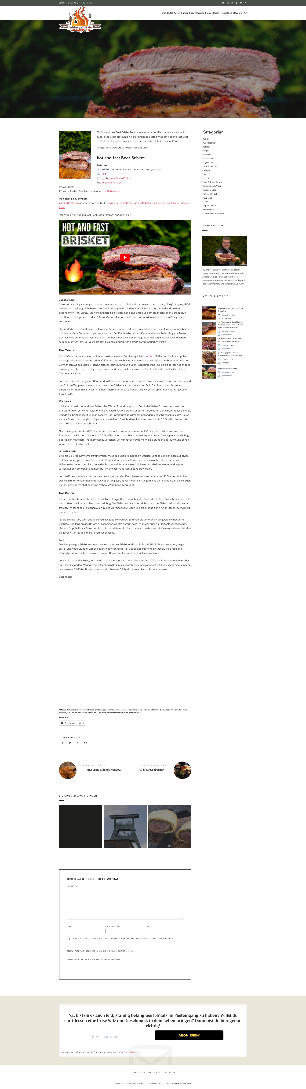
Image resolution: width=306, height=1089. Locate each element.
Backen (205, 139)
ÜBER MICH (74, 2)
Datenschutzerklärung (127, 1052)
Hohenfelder (114, 191)
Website (148, 926)
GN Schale (147, 203)
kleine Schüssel (163, 203)
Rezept (128, 75)
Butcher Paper (131, 203)
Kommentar (74, 886)
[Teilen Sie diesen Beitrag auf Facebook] (62, 743)
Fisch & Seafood (210, 166)
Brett (62, 207)
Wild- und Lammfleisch (213, 213)
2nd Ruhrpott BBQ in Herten (125, 822)
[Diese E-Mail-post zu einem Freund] (85, 743)
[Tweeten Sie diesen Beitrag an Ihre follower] (70, 743)
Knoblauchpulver (111, 182)
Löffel (176, 203)
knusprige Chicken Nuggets (92, 770)
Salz (104, 174)
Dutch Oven (173, 13)
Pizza (204, 174)
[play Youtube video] (125, 257)
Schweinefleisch (209, 194)
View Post (80, 831)
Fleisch (215, 13)
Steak (208, 13)
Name (71, 926)
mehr (241, 284)
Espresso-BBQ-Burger (227, 368)
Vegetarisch (208, 209)
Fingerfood (226, 13)
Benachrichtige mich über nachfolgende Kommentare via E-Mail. (101, 951)
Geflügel (206, 170)
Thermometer (114, 203)
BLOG (62, 2)
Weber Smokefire (69, 203)
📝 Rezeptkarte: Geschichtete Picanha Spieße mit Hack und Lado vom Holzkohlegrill (230, 325)
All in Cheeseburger (158, 770)
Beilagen (206, 146)
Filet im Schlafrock (169, 822)
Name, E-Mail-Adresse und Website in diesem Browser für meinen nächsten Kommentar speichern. (123, 938)
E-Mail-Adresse (113, 926)
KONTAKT (87, 2)
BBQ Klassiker (196, 13)
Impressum (139, 1072)
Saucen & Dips (209, 190)
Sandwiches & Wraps (212, 186)
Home (163, 13)
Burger (184, 13)
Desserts (206, 154)
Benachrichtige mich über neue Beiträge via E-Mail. (94, 959)
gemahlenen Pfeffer (119, 178)
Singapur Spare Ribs (80, 822)
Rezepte (237, 13)
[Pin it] (77, 743)
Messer (185, 203)
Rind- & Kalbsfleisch (146, 75)
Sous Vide (207, 198)
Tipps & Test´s (209, 205)
